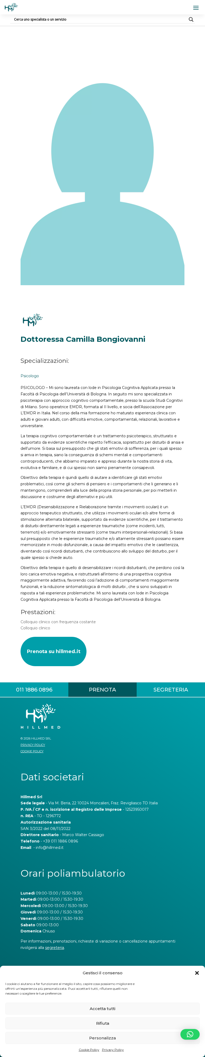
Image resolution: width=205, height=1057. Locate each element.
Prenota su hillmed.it (53, 651)
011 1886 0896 (34, 689)
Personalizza (102, 1037)
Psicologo (30, 375)
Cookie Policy (89, 1050)
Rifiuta (102, 1023)
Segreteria (170, 689)
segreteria (54, 947)
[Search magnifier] (191, 19)
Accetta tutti (102, 1008)
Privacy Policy (113, 1050)
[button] (197, 973)
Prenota (102, 689)
